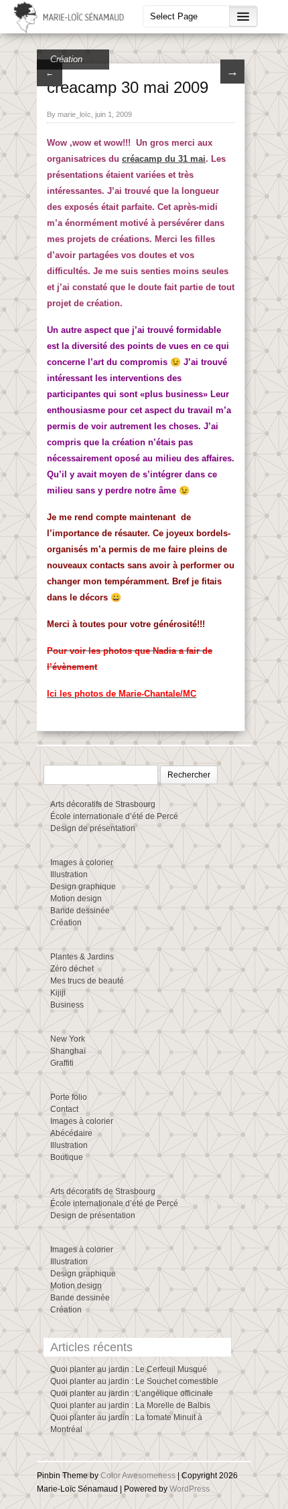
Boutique (66, 1157)
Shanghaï (68, 1051)
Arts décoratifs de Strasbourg (102, 804)
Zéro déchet (72, 968)
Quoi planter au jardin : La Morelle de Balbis (130, 1405)
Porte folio (68, 1097)
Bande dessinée (80, 910)
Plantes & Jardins (82, 956)
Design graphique (83, 886)
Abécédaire (71, 1133)
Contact (64, 1109)
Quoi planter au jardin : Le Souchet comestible (134, 1381)
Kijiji (58, 993)
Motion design (76, 898)
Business (67, 1005)
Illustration (69, 874)
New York (67, 1039)
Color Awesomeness (137, 1475)
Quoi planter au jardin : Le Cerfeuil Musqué (128, 1369)
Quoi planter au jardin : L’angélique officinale (131, 1393)
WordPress (189, 1489)
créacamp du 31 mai (164, 159)
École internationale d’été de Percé (114, 816)
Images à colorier (81, 862)
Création (66, 59)
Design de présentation (92, 828)
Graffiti (62, 1063)
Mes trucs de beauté (87, 980)
